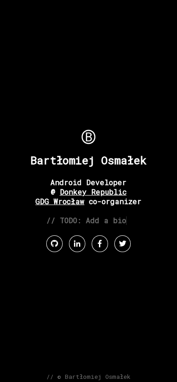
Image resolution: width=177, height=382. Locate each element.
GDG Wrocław (59, 201)
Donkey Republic (93, 191)
